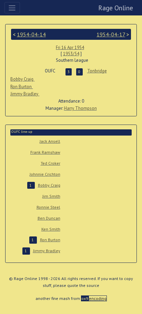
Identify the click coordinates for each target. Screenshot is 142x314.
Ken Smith (50, 229)
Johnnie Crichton (45, 174)
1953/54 (71, 54)
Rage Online (115, 7)
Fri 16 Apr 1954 (70, 47)
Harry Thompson (80, 108)
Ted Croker (50, 163)
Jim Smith (51, 196)
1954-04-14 (31, 34)
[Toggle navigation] (12, 7)
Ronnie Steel (48, 207)
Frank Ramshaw (45, 152)
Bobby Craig (22, 79)
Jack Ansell (50, 141)
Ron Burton (21, 87)
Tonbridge (97, 71)
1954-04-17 (111, 34)
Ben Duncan (49, 218)
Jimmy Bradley (24, 94)
